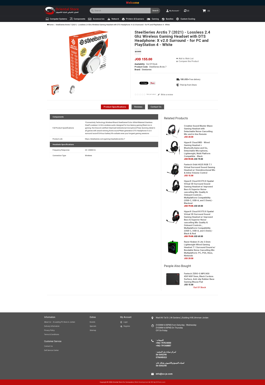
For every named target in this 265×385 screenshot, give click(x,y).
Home (51, 25)
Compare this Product (189, 61)
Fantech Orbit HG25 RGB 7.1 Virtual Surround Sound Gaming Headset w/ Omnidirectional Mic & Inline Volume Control (199, 168)
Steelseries (147, 69)
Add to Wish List (186, 58)
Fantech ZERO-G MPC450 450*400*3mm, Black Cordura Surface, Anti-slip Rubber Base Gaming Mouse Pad (199, 277)
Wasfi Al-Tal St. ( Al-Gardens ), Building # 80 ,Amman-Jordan (182, 318)
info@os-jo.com (164, 374)
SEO (151, 382)
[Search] (155, 10)
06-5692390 (161, 366)
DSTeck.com (160, 382)
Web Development (142, 382)
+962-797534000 (163, 343)
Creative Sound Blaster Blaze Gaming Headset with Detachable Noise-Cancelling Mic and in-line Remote (198, 130)
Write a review (167, 94)
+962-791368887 (163, 346)
